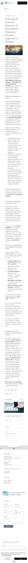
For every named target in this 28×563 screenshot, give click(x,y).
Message (6, 516)
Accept (20, 558)
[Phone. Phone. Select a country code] (16, 513)
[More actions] (22, 15)
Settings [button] (14, 561)
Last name (17, 504)
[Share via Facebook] (6, 389)
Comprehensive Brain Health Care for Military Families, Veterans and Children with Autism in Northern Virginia (13, 415)
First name (6, 504)
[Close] (26, 552)
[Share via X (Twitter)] (9, 389)
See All (21, 399)
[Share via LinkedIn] (12, 389)
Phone (16, 510)
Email (5, 510)
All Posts (6, 9)
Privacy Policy (8, 555)
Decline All (7, 558)
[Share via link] (15, 389)
